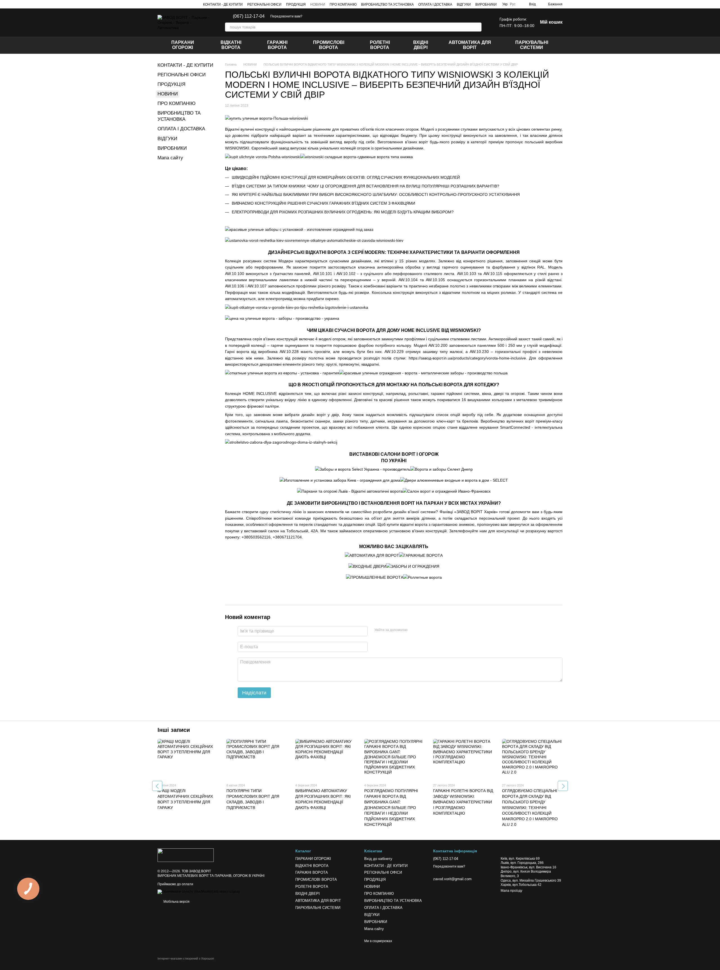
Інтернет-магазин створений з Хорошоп (186, 958)
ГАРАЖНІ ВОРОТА (277, 45)
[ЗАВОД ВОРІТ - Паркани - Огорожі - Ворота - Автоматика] (186, 855)
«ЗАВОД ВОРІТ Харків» (476, 511)
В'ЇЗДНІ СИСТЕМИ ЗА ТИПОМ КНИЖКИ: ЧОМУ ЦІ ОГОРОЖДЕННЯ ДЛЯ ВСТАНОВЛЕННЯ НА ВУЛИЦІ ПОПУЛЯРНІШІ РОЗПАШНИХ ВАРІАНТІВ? (365, 186)
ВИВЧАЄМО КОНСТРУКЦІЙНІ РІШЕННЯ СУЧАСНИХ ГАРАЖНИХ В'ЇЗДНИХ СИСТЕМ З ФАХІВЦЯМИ (323, 203)
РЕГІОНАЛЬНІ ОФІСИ (264, 4)
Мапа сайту (170, 157)
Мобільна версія (176, 902)
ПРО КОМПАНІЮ (343, 4)
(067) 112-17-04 (249, 16)
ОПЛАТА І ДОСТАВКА (435, 4)
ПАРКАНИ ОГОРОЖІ (182, 45)
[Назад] (157, 786)
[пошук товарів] (477, 27)
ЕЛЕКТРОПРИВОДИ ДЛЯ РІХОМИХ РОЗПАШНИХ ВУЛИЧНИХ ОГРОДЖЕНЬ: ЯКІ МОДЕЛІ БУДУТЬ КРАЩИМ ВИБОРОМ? (343, 212)
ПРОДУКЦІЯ (296, 4)
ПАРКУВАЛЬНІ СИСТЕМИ (531, 45)
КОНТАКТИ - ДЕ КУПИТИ (223, 4)
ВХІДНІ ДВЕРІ (420, 45)
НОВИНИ (317, 4)
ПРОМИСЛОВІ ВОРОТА (328, 45)
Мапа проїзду (511, 891)
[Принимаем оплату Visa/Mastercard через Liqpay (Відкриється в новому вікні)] (199, 891)
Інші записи (174, 730)
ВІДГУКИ (464, 4)
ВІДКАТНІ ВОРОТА (230, 45)
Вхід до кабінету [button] (378, 859)
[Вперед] (563, 786)
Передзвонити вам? (286, 16)
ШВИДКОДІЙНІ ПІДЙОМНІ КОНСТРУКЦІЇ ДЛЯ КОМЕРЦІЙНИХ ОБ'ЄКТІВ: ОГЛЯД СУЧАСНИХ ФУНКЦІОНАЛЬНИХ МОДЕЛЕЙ (346, 177)
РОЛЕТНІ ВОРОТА (380, 45)
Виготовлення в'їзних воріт (402, 142)
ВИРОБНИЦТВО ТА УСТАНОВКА (387, 4)
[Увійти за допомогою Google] (422, 630)
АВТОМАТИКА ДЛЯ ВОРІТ (470, 45)
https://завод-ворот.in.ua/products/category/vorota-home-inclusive (467, 358)
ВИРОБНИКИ (486, 4)
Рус (513, 4)
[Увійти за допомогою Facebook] (413, 630)
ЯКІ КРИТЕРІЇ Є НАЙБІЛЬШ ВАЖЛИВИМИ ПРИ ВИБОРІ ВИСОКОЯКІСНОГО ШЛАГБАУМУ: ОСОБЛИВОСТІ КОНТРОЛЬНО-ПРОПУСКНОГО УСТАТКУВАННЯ (376, 194)
